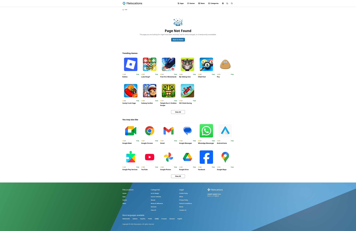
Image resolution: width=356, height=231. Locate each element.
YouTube (144, 169)
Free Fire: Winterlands (168, 77)
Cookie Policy (183, 193)
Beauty (153, 200)
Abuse (181, 207)
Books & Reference (157, 203)
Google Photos (165, 169)
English (179, 219)
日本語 (157, 219)
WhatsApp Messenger (206, 143)
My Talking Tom (185, 77)
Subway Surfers (147, 103)
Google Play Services (129, 169)
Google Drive (184, 169)
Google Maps (221, 169)
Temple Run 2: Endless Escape (168, 104)
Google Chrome (147, 143)
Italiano (135, 219)
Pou (218, 77)
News (203, 3)
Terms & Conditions (185, 203)
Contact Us (182, 210)
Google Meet (127, 143)
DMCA (181, 197)
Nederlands (126, 219)
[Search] (232, 3)
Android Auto (222, 143)
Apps (182, 3)
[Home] (123, 9)
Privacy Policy (183, 200)
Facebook (201, 169)
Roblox (124, 77)
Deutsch (172, 219)
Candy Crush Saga (129, 103)
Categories (215, 3)
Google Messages (185, 143)
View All (153, 210)
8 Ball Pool (202, 77)
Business (153, 207)
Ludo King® (145, 77)
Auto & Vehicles (156, 197)
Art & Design (155, 193)
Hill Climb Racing (185, 103)
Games (192, 3)
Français (164, 219)
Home (124, 193)
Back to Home (178, 40)
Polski (150, 219)
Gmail (162, 143)
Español (142, 219)
